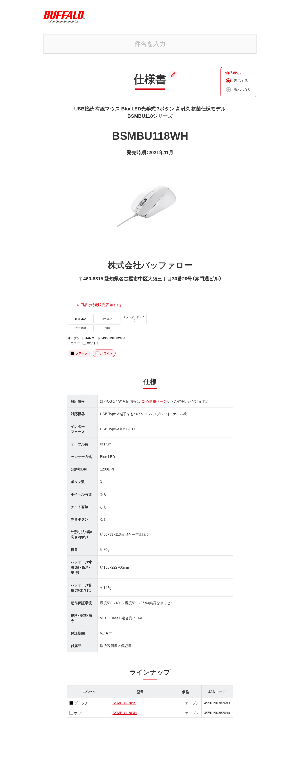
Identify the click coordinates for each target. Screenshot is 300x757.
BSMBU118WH (124, 712)
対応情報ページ (154, 401)
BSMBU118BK (124, 702)
